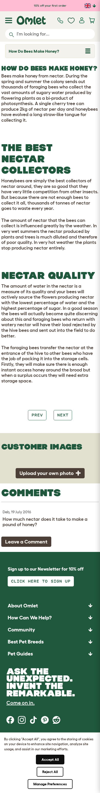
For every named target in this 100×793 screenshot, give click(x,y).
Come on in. (20, 703)
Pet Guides (20, 653)
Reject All (50, 772)
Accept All (50, 759)
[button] (50, 654)
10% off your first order (50, 5)
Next (62, 415)
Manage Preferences (50, 784)
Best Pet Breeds (26, 641)
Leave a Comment (26, 542)
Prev (37, 415)
